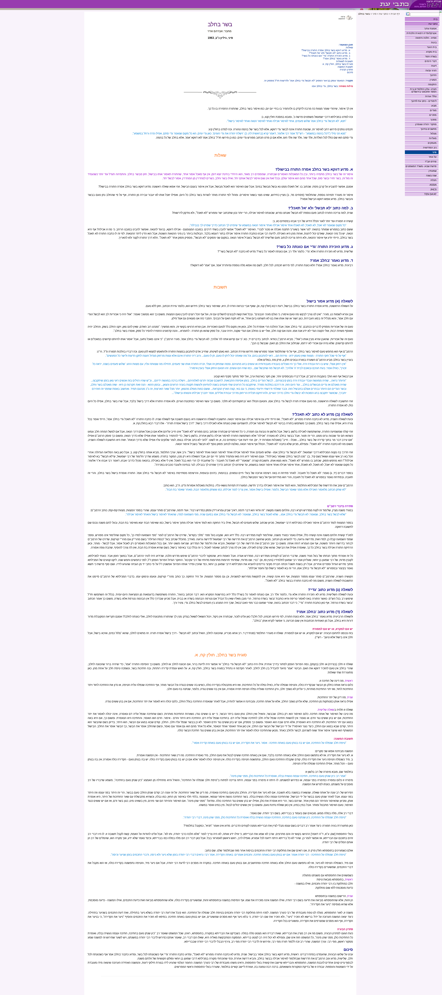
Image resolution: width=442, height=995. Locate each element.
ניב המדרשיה (429, 147)
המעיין (433, 79)
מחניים (432, 115)
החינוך (433, 75)
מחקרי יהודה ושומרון (425, 124)
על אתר (432, 156)
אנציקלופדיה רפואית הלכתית (421, 33)
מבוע (433, 105)
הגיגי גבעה (430, 70)
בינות (433, 42)
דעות (433, 65)
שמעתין (432, 170)
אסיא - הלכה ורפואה (425, 37)
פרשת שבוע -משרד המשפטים (421, 166)
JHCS (433, 189)
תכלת (433, 180)
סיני (434, 152)
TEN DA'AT (430, 194)
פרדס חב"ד (430, 161)
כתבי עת (433, 23)
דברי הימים (430, 61)
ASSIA (433, 184)
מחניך (433, 119)
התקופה (432, 84)
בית (435, 19)
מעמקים (432, 142)
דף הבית (395, 14)
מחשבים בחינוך (428, 129)
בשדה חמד (430, 56)
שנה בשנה (431, 175)
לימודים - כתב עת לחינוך (423, 101)
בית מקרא (431, 51)
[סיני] (364, 4)
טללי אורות (430, 96)
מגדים (433, 110)
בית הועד (431, 47)
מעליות (432, 138)
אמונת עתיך (430, 28)
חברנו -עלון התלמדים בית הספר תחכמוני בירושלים (423, 90)
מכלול (433, 133)
